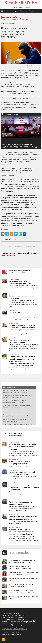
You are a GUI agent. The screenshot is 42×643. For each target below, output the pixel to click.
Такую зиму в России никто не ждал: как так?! (23, 579)
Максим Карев (13, 311)
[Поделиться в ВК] (2, 234)
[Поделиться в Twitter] (16, 234)
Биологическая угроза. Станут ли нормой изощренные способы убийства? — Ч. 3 (22, 359)
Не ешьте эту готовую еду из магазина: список (24, 597)
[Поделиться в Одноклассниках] (11, 234)
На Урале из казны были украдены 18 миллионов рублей (23, 585)
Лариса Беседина (14, 355)
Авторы (31, 11)
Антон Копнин (13, 515)
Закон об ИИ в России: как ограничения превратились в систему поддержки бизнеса (21, 531)
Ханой (5, 229)
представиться (8, 255)
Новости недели (14, 294)
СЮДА (9, 634)
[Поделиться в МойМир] (24, 234)
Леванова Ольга (14, 500)
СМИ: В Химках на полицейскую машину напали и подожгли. (21, 567)
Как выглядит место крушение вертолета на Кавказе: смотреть (21, 591)
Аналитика (23, 11)
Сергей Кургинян (14, 279)
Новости (8, 11)
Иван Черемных (14, 470)
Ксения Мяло (13, 338)
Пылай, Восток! (15, 313)
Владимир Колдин (14, 323)
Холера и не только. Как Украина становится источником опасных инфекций (22, 446)
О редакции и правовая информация (14, 629)
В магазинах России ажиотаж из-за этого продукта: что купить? (23, 561)
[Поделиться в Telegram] (7, 234)
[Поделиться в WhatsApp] (20, 234)
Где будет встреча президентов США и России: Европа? (24, 573)
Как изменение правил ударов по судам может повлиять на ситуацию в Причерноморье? (24, 487)
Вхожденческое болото (18, 281)
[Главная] (21, 4)
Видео (16, 11)
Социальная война (9, 17)
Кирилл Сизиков (14, 483)
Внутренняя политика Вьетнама (14, 19)
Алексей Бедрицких (15, 459)
